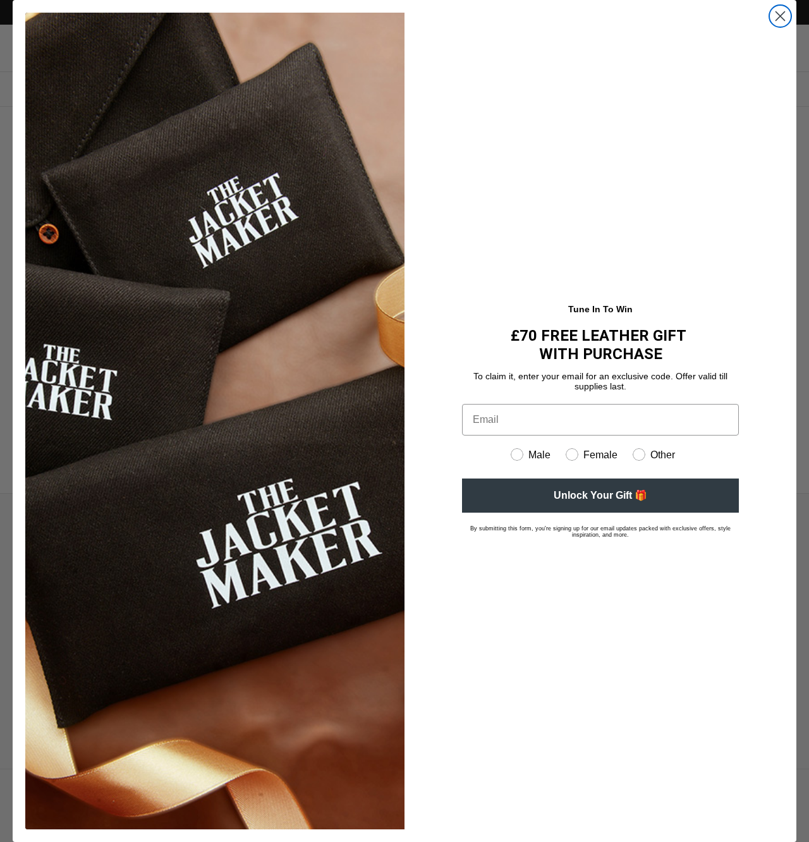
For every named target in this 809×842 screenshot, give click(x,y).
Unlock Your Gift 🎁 (600, 495)
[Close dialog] (780, 16)
